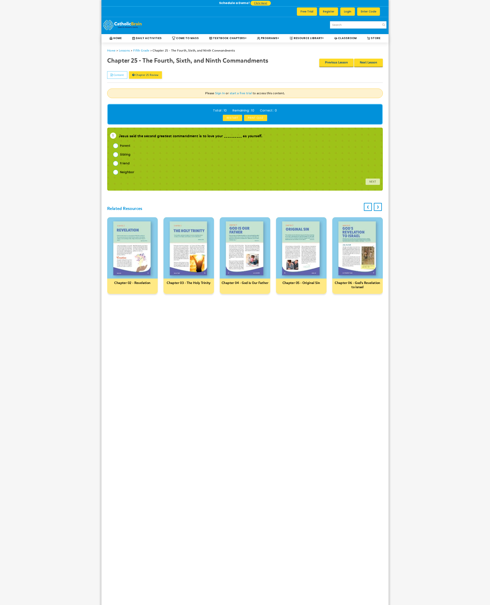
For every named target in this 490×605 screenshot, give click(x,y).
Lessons (124, 50)
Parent (125, 146)
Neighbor (127, 172)
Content (118, 75)
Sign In (220, 93)
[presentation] (368, 207)
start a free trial (241, 93)
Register (328, 11)
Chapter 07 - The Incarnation (357, 283)
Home (117, 38)
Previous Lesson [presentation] (336, 62)
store (375, 38)
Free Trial (307, 11)
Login (347, 11)
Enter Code (368, 11)
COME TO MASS (187, 38)
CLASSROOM (347, 38)
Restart (232, 118)
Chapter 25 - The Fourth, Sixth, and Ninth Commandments (194, 50)
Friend (125, 163)
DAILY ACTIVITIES (148, 38)
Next (372, 182)
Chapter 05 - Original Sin (245, 283)
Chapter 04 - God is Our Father (188, 283)
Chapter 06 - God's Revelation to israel (301, 285)
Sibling (125, 154)
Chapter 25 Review (146, 75)
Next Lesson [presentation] (368, 62)
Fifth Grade (141, 50)
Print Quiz (255, 118)
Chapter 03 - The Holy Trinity (132, 283)
